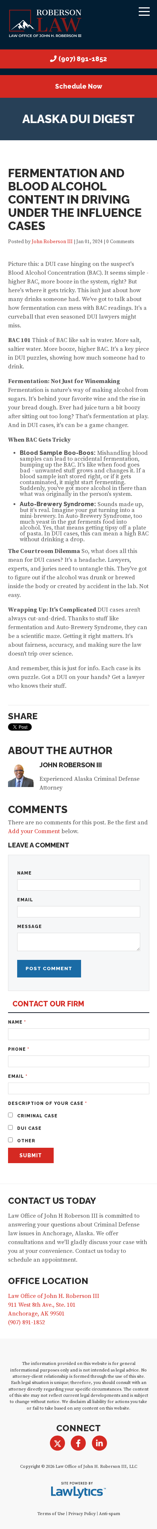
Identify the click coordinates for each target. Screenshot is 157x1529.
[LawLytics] (78, 1490)
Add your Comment (34, 831)
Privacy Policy (82, 1514)
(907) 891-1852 (82, 59)
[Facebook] (78, 1443)
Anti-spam (109, 1514)
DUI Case (29, 1128)
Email (25, 899)
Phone (18, 1049)
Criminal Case (37, 1115)
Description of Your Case (47, 1103)
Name (24, 873)
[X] (57, 1443)
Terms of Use (51, 1514)
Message (29, 926)
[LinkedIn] (99, 1443)
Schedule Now (78, 86)
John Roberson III (52, 242)
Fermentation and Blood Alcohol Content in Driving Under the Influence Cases (75, 199)
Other (25, 1140)
